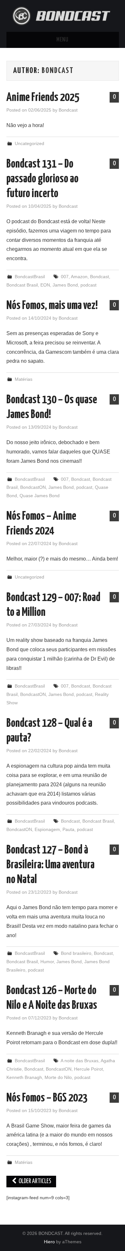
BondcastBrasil (30, 276)
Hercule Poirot (88, 1069)
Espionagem (47, 829)
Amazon (79, 276)
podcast (88, 285)
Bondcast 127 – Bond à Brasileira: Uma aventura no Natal (50, 865)
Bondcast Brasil (22, 285)
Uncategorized (29, 143)
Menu (62, 40)
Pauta (68, 829)
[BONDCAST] (62, 15)
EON (45, 285)
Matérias (23, 379)
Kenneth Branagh (24, 1077)
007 (65, 276)
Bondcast (58, 71)
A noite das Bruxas (79, 1060)
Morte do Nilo (58, 1077)
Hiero (49, 1241)
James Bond (65, 285)
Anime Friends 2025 (42, 98)
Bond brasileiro (76, 953)
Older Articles (34, 1181)
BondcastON (33, 487)
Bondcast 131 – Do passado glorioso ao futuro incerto (42, 179)
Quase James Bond (40, 495)
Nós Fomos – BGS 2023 (47, 1098)
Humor (47, 961)
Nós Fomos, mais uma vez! (52, 306)
